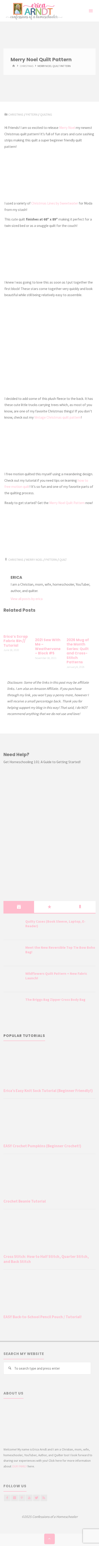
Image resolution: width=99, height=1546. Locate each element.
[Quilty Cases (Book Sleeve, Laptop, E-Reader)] (12, 927)
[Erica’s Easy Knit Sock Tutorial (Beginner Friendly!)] (49, 1066)
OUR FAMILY (19, 1466)
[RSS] (44, 1498)
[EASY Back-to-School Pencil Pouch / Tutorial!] (49, 1293)
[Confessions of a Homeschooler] (33, 11)
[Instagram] (14, 1498)
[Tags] (80, 907)
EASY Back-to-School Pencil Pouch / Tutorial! (42, 1316)
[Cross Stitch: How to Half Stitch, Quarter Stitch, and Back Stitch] (49, 1232)
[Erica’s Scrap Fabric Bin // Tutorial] (17, 624)
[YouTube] (29, 1498)
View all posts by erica (27, 599)
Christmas (26, 66)
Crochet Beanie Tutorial (24, 1201)
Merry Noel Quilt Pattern (67, 503)
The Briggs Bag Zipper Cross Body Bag (55, 999)
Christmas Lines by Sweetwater (55, 203)
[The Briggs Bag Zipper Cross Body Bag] (12, 1005)
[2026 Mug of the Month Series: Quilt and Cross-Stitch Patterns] (81, 626)
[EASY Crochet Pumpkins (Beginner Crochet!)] (49, 1122)
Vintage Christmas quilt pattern (57, 417)
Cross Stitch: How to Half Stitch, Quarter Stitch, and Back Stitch (46, 1259)
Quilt (63, 560)
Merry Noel (67, 127)
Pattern (32, 114)
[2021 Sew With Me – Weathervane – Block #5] (49, 626)
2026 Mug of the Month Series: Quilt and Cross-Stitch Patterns (78, 651)
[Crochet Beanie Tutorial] (49, 1177)
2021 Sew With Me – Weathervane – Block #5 (48, 647)
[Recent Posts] (18, 907)
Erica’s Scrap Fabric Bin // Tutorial (15, 641)
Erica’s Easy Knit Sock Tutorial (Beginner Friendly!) (48, 1090)
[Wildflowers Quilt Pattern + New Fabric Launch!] (12, 979)
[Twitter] (36, 1498)
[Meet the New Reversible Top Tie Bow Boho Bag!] (12, 953)
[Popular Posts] (49, 907)
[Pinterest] (21, 1498)
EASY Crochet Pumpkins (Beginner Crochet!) (42, 1145)
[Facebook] (7, 1498)
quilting (46, 114)
